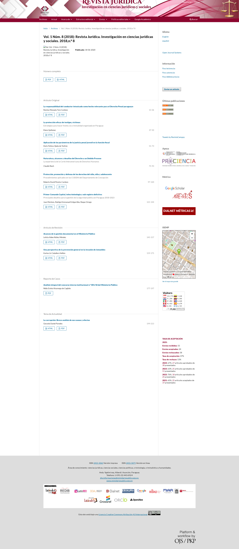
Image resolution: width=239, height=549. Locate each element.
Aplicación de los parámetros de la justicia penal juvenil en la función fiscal (76, 142)
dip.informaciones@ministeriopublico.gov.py (119, 478)
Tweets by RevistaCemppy (173, 137)
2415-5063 (98, 463)
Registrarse (186, 2)
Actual (54, 19)
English (165, 36)
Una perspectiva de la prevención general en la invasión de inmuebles (74, 249)
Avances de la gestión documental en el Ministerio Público (69, 234)
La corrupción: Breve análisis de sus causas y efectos (66, 320)
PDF (49, 79)
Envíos (102, 19)
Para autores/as (168, 73)
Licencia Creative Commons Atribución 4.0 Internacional (123, 514)
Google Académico (143, 19)
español (165, 41)
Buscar (194, 19)
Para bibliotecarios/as (170, 77)
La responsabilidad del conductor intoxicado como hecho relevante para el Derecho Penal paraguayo (88, 106)
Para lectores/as (168, 68)
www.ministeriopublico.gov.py (119, 481)
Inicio (45, 28)
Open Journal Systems (171, 52)
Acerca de (65, 19)
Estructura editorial (84, 19)
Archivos (43, 19)
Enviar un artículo (171, 89)
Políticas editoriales (120, 19)
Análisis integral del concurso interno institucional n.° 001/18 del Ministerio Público (80, 285)
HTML (62, 79)
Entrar (197, 2)
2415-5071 (131, 463)
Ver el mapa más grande (170, 281)
